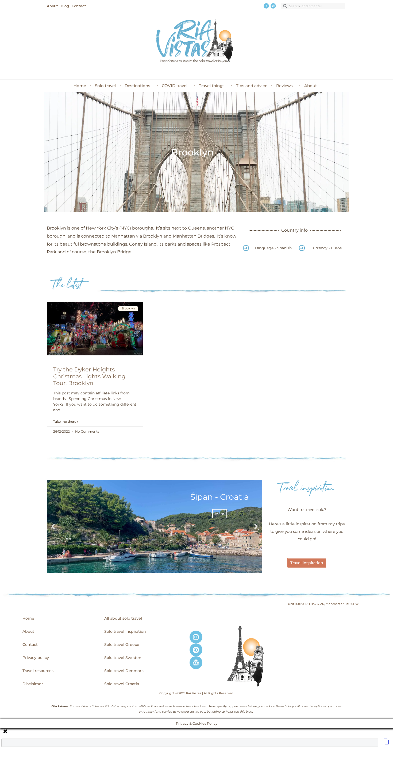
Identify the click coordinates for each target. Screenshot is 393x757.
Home (80, 85)
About (310, 85)
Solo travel (105, 85)
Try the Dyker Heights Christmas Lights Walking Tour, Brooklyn (89, 376)
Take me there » (66, 422)
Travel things (212, 85)
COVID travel (174, 85)
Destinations (137, 85)
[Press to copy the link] (386, 743)
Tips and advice (251, 85)
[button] (53, 526)
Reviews (284, 85)
